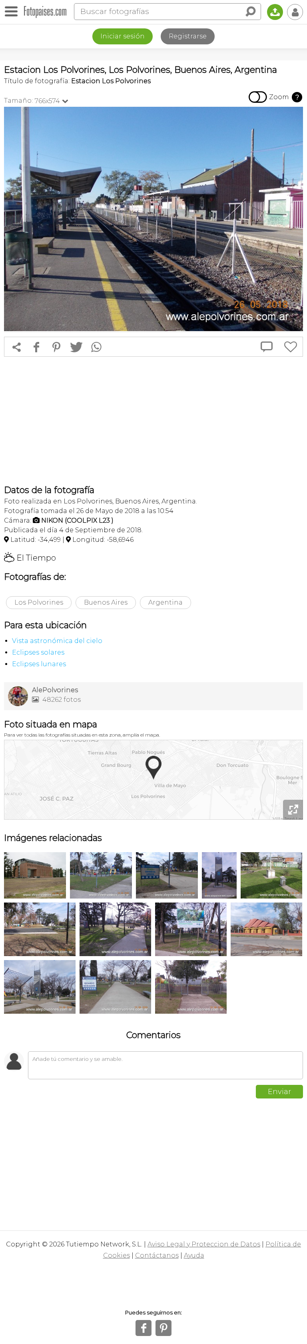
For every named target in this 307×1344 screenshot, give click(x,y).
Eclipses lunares (39, 664)
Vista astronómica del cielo (57, 641)
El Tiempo (30, 558)
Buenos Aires (106, 602)
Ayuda (194, 1255)
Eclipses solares (38, 652)
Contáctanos (157, 1255)
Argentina (165, 602)
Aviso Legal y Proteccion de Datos (204, 1244)
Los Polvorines (38, 602)
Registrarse (188, 36)
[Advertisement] (153, 421)
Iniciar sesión (122, 36)
